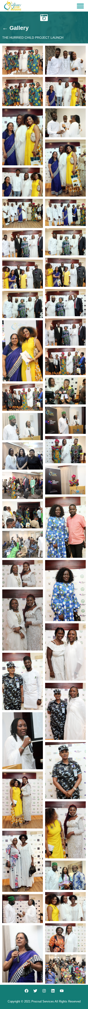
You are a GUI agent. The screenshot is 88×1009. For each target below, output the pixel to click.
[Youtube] (61, 991)
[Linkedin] (53, 991)
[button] (80, 6)
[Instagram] (44, 991)
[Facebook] (26, 991)
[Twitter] (35, 991)
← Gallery (15, 28)
